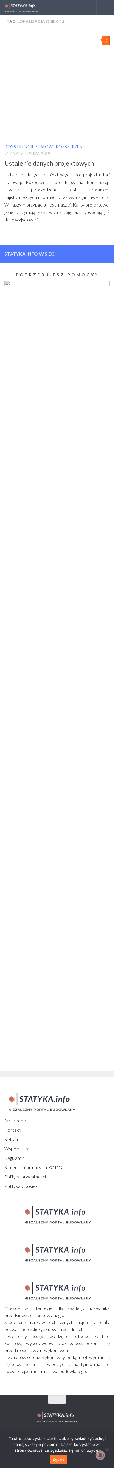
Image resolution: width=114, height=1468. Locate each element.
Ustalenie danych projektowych (49, 163)
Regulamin (14, 1158)
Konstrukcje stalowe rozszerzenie (45, 146)
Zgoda (58, 1459)
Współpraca (16, 1148)
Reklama (13, 1139)
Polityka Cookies (21, 1186)
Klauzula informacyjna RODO (33, 1167)
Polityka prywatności (25, 1176)
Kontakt (12, 1130)
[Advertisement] (40, 769)
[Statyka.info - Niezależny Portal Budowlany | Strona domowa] (27, 7)
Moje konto (15, 1120)
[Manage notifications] (100, 1455)
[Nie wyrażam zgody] (107, 1450)
